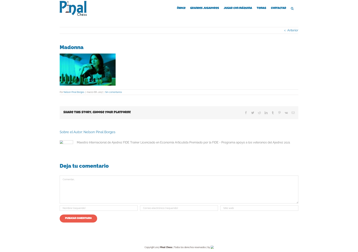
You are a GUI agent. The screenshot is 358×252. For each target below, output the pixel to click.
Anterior (292, 30)
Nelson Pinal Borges (74, 92)
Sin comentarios (113, 92)
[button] (292, 8)
